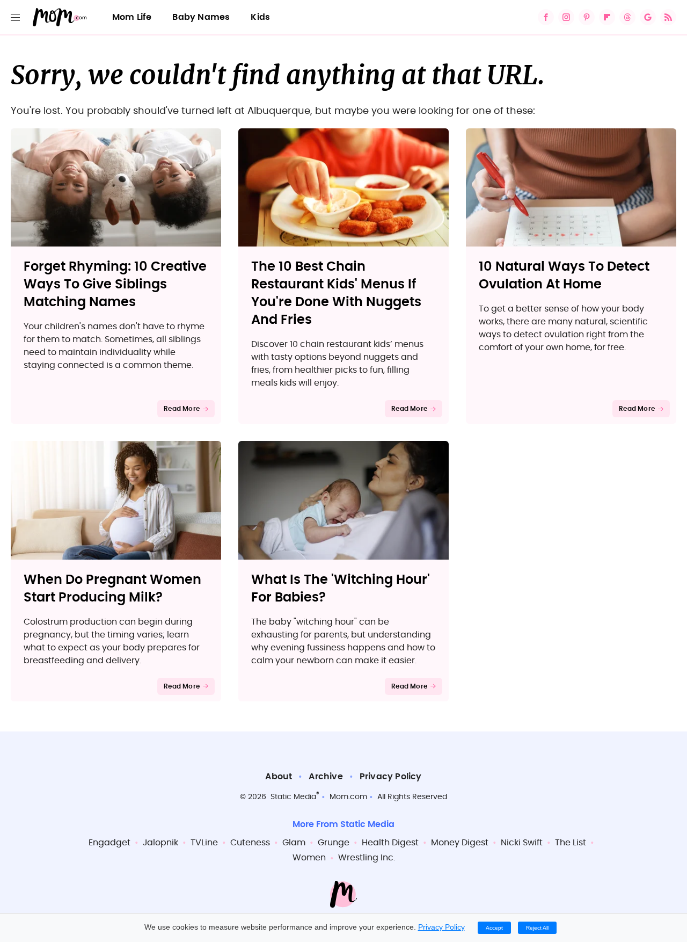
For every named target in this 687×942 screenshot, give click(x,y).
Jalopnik (160, 842)
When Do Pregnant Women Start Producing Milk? (112, 589)
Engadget (109, 842)
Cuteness (250, 842)
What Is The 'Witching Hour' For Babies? (340, 589)
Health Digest (390, 842)
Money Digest (459, 842)
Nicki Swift (522, 842)
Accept (494, 928)
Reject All (537, 928)
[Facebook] (546, 17)
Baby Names (201, 17)
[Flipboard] (607, 17)
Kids (260, 17)
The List (570, 842)
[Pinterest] (587, 17)
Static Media (293, 797)
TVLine (204, 842)
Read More (182, 408)
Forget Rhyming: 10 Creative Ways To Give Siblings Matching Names (115, 284)
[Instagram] (566, 17)
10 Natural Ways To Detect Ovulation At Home (564, 275)
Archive (325, 776)
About (278, 776)
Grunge (333, 842)
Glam (293, 842)
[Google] (648, 17)
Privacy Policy (391, 776)
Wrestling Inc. (366, 857)
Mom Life (132, 17)
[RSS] (668, 17)
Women (309, 857)
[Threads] (627, 17)
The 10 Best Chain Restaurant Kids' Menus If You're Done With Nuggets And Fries (336, 293)
